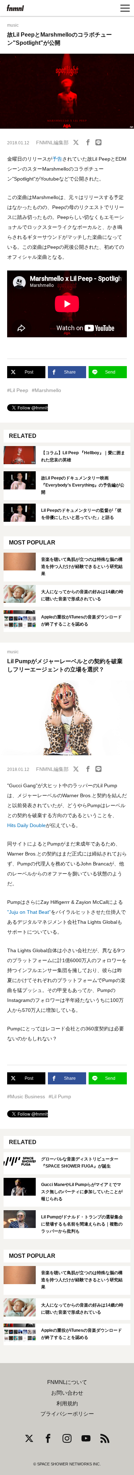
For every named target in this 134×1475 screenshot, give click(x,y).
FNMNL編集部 (52, 142)
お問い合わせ (67, 1393)
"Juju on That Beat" (29, 912)
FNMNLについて (67, 1382)
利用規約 (67, 1403)
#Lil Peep (17, 390)
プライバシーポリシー (67, 1414)
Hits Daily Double (26, 825)
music (13, 25)
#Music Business (26, 1096)
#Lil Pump (60, 1096)
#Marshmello (46, 390)
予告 (57, 159)
